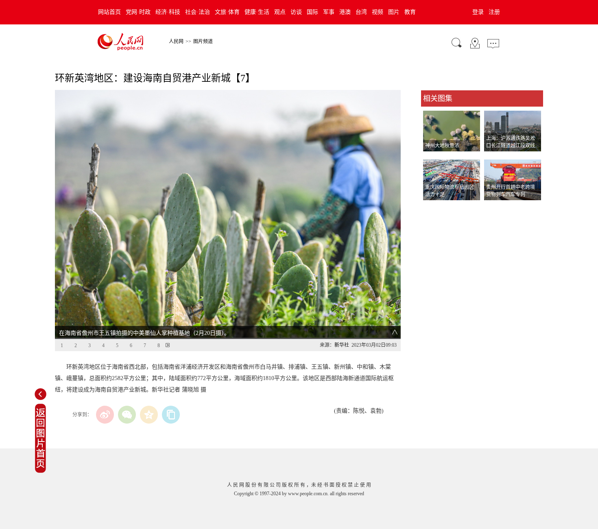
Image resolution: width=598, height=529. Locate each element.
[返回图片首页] (40, 471)
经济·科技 (167, 12)
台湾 (361, 12)
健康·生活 (256, 12)
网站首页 (109, 12)
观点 (280, 12)
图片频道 (203, 41)
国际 (312, 12)
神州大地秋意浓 (442, 146)
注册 (494, 12)
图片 (393, 12)
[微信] (127, 415)
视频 (377, 12)
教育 (410, 12)
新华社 (341, 345)
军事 (328, 12)
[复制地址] (171, 415)
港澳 (345, 12)
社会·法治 (197, 12)
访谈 (296, 12)
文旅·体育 (227, 12)
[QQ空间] (149, 415)
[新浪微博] (105, 415)
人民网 (176, 41)
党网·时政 (138, 12)
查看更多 (432, 208)
